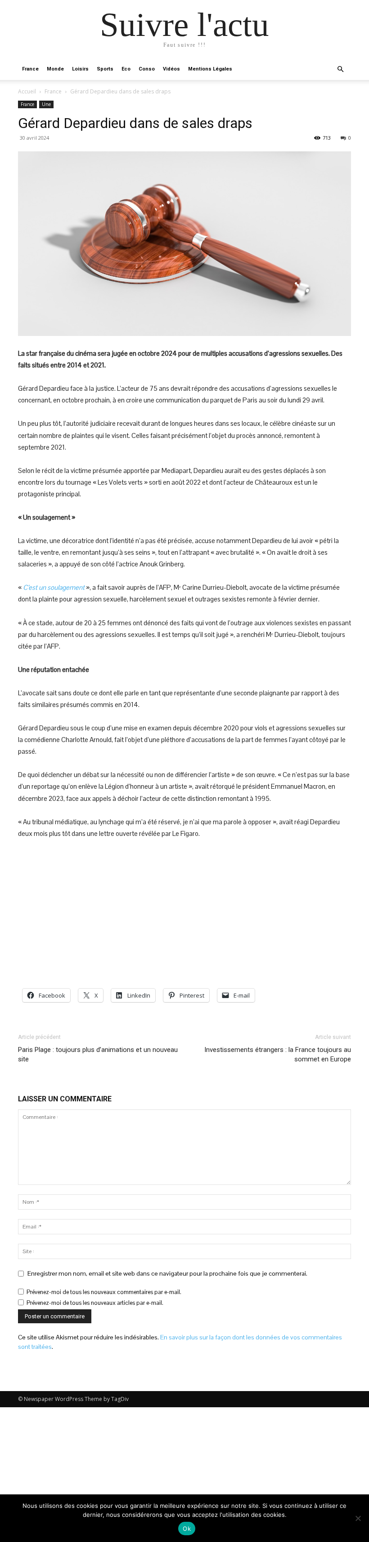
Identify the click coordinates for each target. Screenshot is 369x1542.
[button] (340, 69)
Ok (187, 1528)
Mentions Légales (210, 69)
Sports (105, 69)
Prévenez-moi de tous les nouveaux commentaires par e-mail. (104, 1292)
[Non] (357, 1518)
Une (46, 104)
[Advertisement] (184, 914)
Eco (126, 69)
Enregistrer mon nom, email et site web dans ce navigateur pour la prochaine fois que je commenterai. (167, 1273)
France (30, 69)
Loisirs (80, 69)
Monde (55, 69)
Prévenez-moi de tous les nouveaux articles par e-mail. (95, 1303)
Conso (147, 69)
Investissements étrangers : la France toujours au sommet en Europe (277, 1054)
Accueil (27, 91)
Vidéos (171, 69)
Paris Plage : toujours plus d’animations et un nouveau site (98, 1054)
